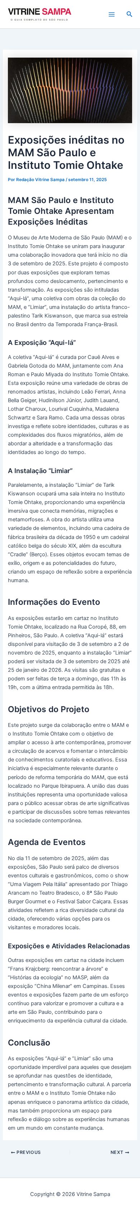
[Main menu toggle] (111, 14)
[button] (129, 14)
